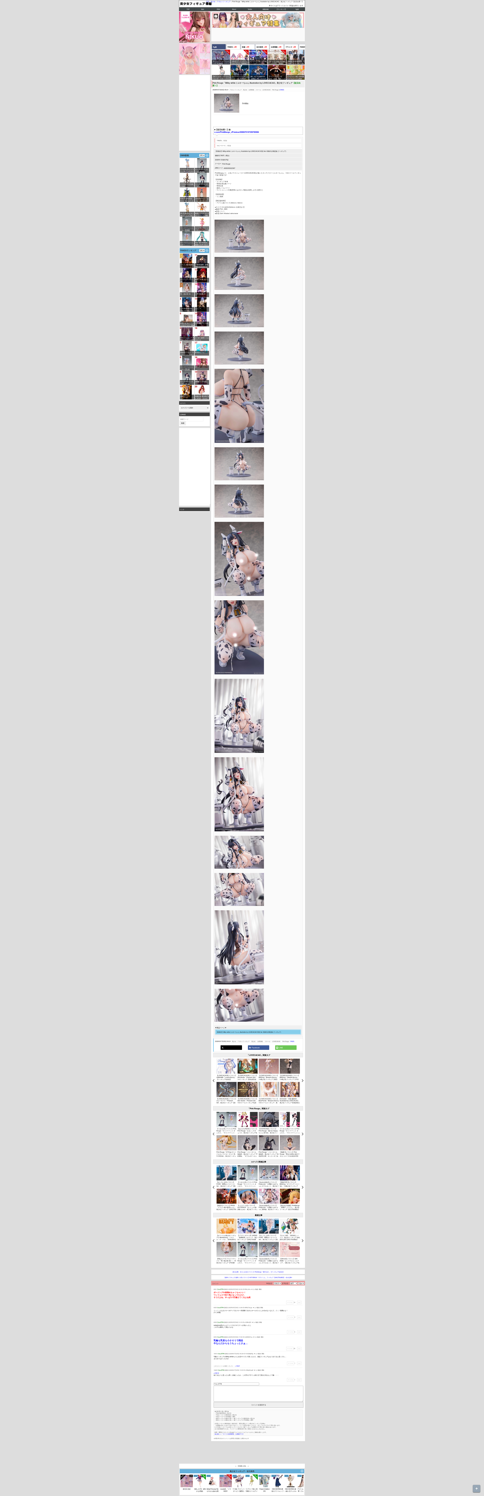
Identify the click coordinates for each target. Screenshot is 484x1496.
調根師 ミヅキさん (201, 381)
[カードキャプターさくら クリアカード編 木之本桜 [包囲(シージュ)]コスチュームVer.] (202, 224)
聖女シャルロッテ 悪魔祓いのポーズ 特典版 (187, 339)
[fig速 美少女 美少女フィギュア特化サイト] (242, 3)
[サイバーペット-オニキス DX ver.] (187, 377)
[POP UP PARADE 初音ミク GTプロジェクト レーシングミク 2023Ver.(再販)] (202, 238)
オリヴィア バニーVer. (186, 280)
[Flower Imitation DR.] (264, 1487)
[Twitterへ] (231, 1047)
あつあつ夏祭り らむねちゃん (202, 339)
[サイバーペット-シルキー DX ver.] (187, 363)
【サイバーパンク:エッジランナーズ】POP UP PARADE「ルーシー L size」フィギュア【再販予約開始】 (239, 77)
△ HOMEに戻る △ (242, 1466)
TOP (207, 1)
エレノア (198, 308)
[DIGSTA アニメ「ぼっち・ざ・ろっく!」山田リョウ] (202, 195)
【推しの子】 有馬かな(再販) (200, 1490)
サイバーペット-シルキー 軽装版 (186, 229)
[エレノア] (202, 304)
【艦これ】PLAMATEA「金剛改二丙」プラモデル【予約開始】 (258, 77)
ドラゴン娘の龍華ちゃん (187, 266)
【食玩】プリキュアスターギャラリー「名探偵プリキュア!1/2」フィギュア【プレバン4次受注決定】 (240, 62)
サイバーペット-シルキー (186, 243)
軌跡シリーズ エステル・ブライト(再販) (202, 214)
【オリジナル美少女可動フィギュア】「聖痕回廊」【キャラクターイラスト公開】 (276, 62)
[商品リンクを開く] (227, 112)
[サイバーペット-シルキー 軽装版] (187, 224)
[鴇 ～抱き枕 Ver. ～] (187, 290)
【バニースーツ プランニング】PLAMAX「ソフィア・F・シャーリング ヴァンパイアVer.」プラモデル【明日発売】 (221, 62)
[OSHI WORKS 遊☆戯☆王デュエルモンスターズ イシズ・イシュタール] (290, 1487)
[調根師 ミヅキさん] (202, 377)
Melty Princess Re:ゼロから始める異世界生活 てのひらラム (213, 1490)
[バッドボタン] (299, 1302)
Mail (202, 9)
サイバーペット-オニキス (201, 185)
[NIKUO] (202, 363)
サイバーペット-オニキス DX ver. (186, 382)
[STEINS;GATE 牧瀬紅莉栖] (187, 180)
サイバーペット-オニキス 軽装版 (201, 170)
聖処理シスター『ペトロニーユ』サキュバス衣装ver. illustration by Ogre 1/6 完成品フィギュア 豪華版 (187, 353)
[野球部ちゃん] (202, 348)
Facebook (255, 1047)
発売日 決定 (186, 1489)
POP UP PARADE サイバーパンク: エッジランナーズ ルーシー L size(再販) (187, 200)
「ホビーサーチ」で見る (223, 145)
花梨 (181, 396)
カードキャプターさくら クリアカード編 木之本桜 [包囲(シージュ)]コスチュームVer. (202, 229)
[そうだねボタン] (289, 1302)
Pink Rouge (275, 90)
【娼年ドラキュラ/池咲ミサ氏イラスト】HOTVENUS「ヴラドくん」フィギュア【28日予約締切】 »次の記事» (258, 1277)
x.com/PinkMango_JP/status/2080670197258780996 (236, 132)
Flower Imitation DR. (264, 1490)
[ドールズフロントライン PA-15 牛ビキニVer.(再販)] (187, 165)
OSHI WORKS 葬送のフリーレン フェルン (277, 1490)
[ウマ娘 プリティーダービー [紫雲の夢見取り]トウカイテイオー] (238, 1487)
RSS (218, 9)
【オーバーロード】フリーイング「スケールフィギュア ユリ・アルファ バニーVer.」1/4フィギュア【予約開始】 (221, 77)
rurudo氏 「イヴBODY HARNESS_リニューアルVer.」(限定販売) (226, 1490)
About (234, 9)
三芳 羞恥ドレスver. (201, 323)
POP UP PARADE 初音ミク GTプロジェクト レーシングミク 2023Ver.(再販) (202, 243)
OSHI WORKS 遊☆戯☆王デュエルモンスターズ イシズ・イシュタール (290, 1490)
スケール (258, 90)
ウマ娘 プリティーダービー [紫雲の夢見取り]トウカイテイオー (239, 1490)
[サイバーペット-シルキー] (187, 238)
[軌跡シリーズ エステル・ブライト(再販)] (202, 209)
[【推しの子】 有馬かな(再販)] (199, 1487)
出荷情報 (251, 90)
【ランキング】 (281, 9)
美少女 (213, 1)
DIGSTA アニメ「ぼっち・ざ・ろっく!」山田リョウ (202, 200)
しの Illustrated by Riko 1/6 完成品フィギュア (187, 309)
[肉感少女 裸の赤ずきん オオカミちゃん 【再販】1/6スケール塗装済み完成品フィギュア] (202, 392)
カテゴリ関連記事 (258, 1161)
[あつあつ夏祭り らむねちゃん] (202, 334)
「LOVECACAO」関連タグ (258, 1055)
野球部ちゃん (199, 352)
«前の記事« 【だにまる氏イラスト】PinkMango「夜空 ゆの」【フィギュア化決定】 (258, 1272)
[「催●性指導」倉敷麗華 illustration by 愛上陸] (202, 261)
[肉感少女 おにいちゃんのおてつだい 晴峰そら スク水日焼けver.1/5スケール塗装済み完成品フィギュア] (187, 319)
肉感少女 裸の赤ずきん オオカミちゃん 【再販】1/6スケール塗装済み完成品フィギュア (202, 397)
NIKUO (197, 367)
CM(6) (282, 90)
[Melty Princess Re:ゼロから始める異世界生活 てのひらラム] (212, 1487)
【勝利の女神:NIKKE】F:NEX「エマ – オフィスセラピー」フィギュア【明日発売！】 (295, 62)
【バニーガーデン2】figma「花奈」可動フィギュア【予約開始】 (277, 77)
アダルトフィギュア (224, 1)
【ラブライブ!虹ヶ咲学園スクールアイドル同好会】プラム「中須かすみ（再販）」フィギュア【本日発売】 (295, 77)
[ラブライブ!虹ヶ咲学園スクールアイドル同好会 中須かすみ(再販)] (251, 1487)
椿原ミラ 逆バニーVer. (201, 280)
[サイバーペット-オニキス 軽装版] (202, 165)
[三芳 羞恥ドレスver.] (202, 319)
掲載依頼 (266, 9)
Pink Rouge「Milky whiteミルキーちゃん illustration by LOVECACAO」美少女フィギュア (256, 84)
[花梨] (187, 392)
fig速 (297, 9)
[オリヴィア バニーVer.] (187, 275)
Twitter (250, 9)
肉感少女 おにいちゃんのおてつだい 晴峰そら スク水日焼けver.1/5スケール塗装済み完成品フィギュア (187, 324)
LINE (280, 1047)
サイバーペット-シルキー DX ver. (186, 368)
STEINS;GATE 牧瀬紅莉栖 (186, 185)
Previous (213, 1081)
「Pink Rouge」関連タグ (258, 1108)
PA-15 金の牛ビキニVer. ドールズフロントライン (187, 214)
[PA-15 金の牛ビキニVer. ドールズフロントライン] (187, 209)
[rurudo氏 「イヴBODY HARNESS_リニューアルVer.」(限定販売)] (186, 1487)
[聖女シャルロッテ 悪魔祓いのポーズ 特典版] (187, 334)
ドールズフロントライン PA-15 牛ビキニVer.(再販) (187, 170)
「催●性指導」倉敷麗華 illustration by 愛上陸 (201, 266)
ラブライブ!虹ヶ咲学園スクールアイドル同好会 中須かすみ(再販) (252, 1490)
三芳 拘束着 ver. (200, 294)
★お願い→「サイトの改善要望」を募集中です (229, 1434)
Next (302, 1081)
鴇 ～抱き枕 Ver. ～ (186, 294)
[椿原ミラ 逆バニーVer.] (202, 275)
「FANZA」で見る (221, 140)
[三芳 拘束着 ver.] (202, 290)
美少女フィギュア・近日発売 (242, 1471)
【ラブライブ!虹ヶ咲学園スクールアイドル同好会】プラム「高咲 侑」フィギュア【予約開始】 (258, 62)
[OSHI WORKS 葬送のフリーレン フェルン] (277, 1487)
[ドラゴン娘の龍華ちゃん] (187, 261)
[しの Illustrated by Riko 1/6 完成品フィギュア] (187, 304)
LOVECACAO (266, 90)
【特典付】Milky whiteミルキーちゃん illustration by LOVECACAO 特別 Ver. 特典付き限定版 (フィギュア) (248, 1032)
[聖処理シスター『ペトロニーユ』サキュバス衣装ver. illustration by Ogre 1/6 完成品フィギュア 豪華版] (187, 348)
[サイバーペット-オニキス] (202, 180)
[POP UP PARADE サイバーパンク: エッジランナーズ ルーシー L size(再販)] (187, 195)
